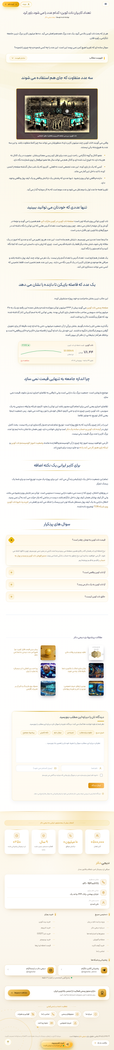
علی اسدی (94, 904)
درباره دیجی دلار (97, 927)
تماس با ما (100, 951)
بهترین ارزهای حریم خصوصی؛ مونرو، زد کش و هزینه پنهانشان (74, 688)
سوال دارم (57, 732)
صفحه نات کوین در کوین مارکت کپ (57, 221)
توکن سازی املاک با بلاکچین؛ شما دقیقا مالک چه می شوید (74, 670)
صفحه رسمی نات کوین (97, 308)
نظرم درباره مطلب (85, 732)
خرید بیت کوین (45, 921)
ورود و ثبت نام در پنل (95, 921)
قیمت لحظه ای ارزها (43, 945)
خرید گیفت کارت (98, 945)
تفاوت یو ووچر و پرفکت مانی (75, 652)
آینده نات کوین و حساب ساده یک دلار (83, 429)
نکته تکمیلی (44, 732)
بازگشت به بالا (102, 1043)
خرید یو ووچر (45, 939)
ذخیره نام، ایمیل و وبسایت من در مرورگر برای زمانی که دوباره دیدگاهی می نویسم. (70, 775)
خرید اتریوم (46, 927)
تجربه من (70, 732)
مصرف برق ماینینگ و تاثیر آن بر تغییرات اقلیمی (26, 688)
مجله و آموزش (98, 939)
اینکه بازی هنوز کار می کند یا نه (94, 448)
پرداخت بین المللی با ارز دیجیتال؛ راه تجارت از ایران (25, 670)
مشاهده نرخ (25, 360)
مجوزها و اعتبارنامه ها (95, 933)
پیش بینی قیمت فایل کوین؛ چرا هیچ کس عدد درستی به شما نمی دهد (26, 652)
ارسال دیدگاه (96, 785)
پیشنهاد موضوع (28, 732)
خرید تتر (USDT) (44, 933)
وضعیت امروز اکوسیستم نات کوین (27, 443)
